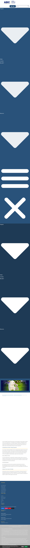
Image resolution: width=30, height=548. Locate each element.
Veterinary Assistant (3, 486)
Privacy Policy (26, 525)
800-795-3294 (2, 521)
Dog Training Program (3, 485)
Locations (2, 61)
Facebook (3, 508)
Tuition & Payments (3, 498)
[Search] (28, 6)
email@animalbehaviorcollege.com (4, 522)
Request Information (3, 497)
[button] (15, 193)
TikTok (13, 508)
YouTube (10, 508)
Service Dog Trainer (3, 492)
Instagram (6, 508)
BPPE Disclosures (20, 525)
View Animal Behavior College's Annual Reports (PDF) (8, 544)
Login (13, 6)
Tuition (1, 59)
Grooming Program (3, 487)
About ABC (2, 500)
